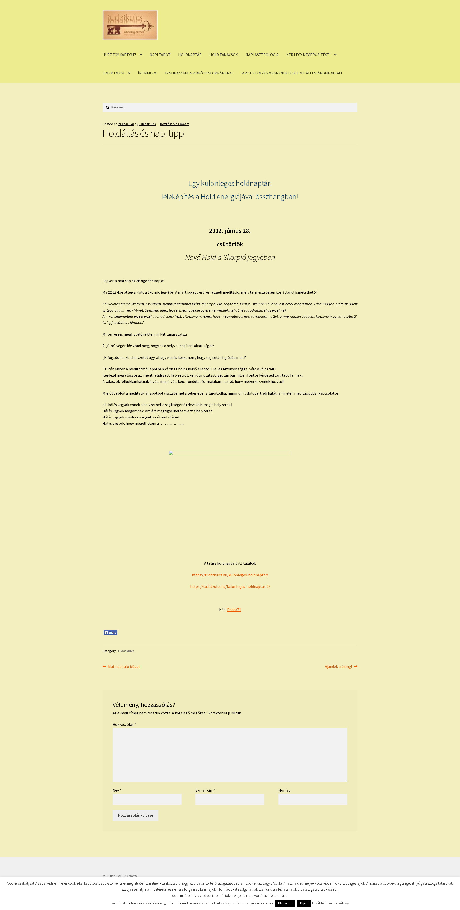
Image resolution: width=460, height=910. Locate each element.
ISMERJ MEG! (113, 73)
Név (117, 790)
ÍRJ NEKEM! (147, 73)
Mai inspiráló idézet (124, 667)
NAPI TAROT (160, 54)
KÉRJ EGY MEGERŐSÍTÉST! (308, 54)
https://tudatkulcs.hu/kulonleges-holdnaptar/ (230, 574)
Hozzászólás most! (174, 124)
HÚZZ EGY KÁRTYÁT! (119, 54)
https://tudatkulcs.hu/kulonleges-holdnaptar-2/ (230, 586)
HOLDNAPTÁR (190, 54)
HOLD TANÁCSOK (223, 54)
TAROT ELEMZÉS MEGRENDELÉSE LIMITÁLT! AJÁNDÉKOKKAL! (291, 73)
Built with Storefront (120, 882)
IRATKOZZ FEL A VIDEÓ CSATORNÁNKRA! (198, 73)
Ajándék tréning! (338, 667)
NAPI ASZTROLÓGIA (262, 54)
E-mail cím (206, 790)
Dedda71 (234, 609)
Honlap (284, 790)
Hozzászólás (124, 724)
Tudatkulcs (147, 124)
